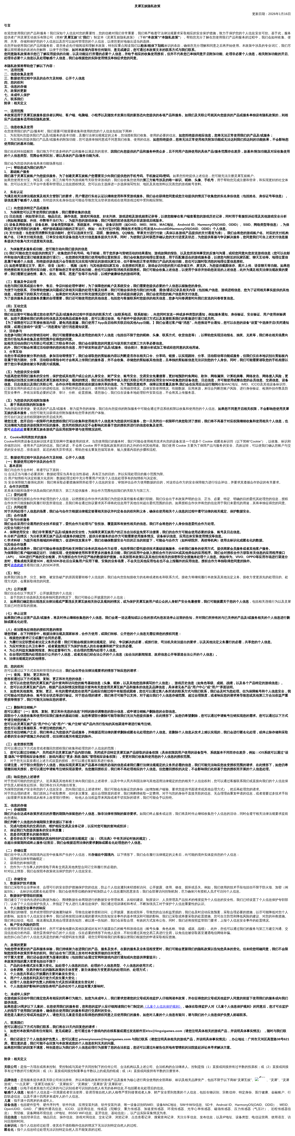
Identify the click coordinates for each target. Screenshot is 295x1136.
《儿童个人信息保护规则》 (162, 1006)
